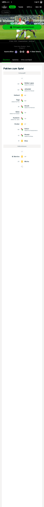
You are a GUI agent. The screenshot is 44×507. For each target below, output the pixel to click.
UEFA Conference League (4, 7)
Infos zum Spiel (26, 60)
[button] (38, 6)
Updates (15, 60)
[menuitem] (12, 6)
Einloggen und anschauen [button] (23, 27)
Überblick (6, 60)
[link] (12, 6)
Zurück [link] (6, 12)
